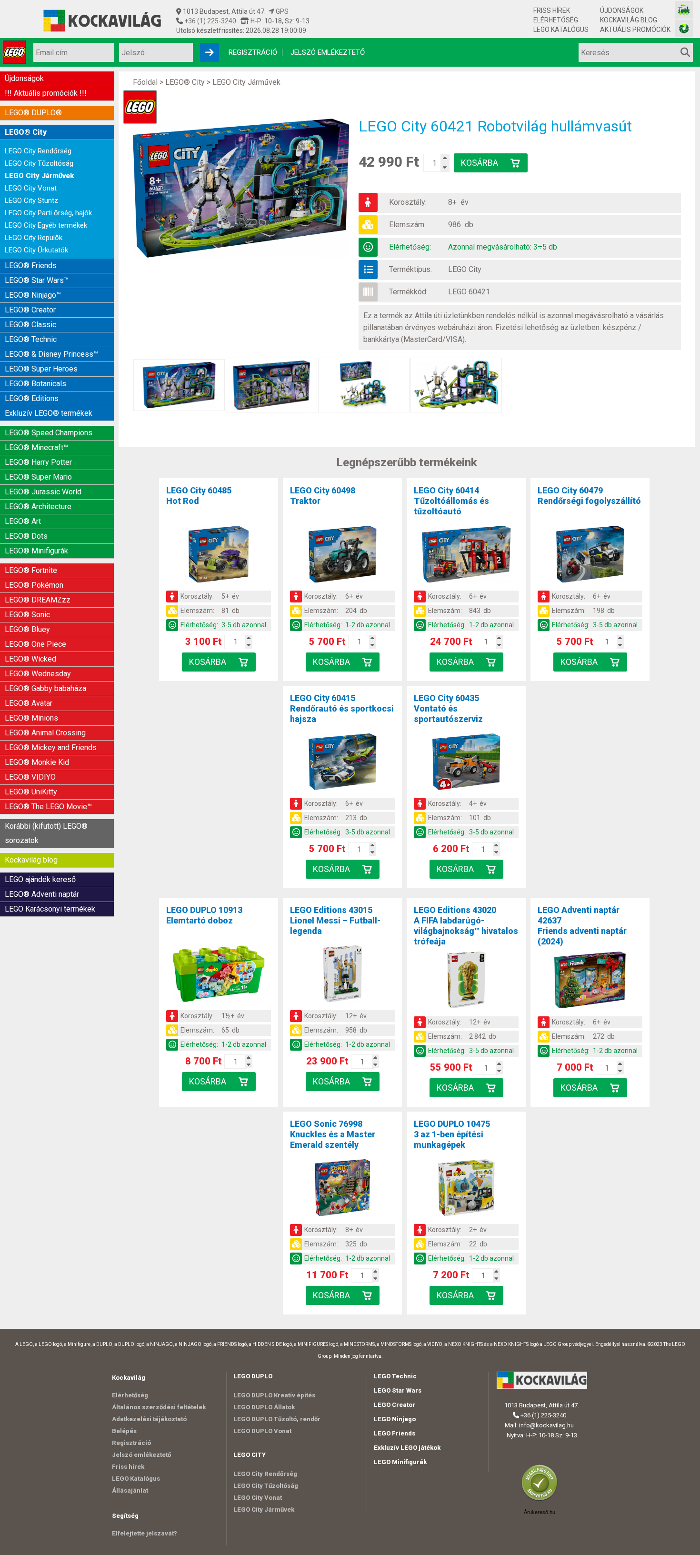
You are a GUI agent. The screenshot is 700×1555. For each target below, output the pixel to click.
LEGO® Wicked (30, 658)
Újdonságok (621, 10)
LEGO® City (26, 132)
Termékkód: (408, 291)
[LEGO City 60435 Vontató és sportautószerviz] (466, 763)
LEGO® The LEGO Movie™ (48, 806)
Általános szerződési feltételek (159, 1407)
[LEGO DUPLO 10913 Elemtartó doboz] (218, 975)
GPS (281, 11)
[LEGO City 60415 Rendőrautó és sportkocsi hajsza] (342, 763)
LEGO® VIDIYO (30, 777)
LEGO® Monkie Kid (37, 762)
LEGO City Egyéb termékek (46, 225)
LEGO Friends (394, 1433)
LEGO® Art (23, 521)
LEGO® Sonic (27, 614)
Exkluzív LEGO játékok (407, 1447)
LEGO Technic (395, 1376)
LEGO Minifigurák (400, 1461)
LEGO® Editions (32, 398)
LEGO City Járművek (39, 175)
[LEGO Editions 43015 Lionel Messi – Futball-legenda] (342, 975)
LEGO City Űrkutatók (36, 250)
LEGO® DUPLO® (33, 112)
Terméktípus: (410, 269)
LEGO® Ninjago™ (33, 295)
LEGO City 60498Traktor (322, 495)
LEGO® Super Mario (38, 477)
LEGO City (464, 269)
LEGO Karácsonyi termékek (50, 908)
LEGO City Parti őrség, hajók (48, 213)
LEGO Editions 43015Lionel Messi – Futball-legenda (335, 920)
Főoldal (145, 82)
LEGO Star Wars (397, 1390)
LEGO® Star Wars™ (37, 280)
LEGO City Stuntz (31, 200)
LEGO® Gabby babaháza (45, 688)
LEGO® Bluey (27, 629)
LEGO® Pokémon (34, 585)
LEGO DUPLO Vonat (262, 1431)
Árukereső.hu (539, 1512)
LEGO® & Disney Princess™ (51, 354)
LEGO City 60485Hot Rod (198, 495)
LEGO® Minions (31, 717)
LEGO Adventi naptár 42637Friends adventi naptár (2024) (582, 925)
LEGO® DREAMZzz (37, 599)
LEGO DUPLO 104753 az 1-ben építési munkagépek (452, 1134)
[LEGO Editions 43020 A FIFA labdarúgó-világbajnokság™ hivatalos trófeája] (466, 982)
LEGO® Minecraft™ (36, 447)
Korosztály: (408, 202)
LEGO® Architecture (38, 506)
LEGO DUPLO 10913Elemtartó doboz (204, 915)
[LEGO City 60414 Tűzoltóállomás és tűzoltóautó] (466, 556)
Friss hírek (551, 10)
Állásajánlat (130, 1490)
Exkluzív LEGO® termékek (48, 413)
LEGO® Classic (30, 324)
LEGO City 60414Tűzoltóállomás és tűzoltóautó (451, 500)
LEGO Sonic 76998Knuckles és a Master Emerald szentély (332, 1134)
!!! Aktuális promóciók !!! (46, 93)
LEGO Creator (394, 1404)
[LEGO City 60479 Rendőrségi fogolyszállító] (590, 556)
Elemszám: (407, 224)
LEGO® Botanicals (35, 383)
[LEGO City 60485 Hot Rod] (218, 556)
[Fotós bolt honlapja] (684, 28)
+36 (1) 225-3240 (209, 21)
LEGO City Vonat (31, 188)
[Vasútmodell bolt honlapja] (684, 10)
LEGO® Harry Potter (38, 462)
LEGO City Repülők (33, 237)
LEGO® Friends (31, 265)
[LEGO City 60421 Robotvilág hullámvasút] (246, 188)
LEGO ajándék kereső (40, 879)
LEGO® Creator (30, 309)
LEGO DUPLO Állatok (264, 1407)
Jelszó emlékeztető (327, 52)
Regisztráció (253, 52)
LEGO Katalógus (561, 29)
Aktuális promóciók (635, 29)
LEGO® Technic (31, 339)
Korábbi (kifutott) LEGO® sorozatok (46, 833)
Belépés (124, 1431)
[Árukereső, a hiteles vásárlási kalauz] (541, 1500)
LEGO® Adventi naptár (42, 894)
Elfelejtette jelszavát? (144, 1533)
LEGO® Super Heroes (41, 368)
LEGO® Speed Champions (48, 432)
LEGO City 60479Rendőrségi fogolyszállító (589, 495)
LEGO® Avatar (28, 703)
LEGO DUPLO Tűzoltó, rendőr (276, 1419)
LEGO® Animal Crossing (45, 732)
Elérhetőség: (410, 246)
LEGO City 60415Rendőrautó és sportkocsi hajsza (342, 708)
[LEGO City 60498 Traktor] (342, 556)
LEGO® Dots (26, 536)
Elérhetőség (555, 20)
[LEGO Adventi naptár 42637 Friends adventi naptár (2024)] (590, 982)
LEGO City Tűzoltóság (39, 163)
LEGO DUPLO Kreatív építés (274, 1395)
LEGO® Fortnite (31, 570)
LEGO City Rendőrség (38, 151)
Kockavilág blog (628, 20)
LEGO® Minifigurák (36, 550)
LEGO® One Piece (35, 644)
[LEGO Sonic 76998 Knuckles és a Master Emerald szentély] (342, 1189)
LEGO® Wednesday (38, 673)
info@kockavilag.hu (546, 1425)
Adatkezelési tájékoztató (149, 1419)
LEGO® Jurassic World (43, 491)
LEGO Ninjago (395, 1419)
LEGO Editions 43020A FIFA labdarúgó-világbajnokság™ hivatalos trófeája (466, 925)
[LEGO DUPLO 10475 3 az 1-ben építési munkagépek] (466, 1189)
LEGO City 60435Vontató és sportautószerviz (448, 708)
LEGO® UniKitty (31, 791)
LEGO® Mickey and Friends (51, 747)
